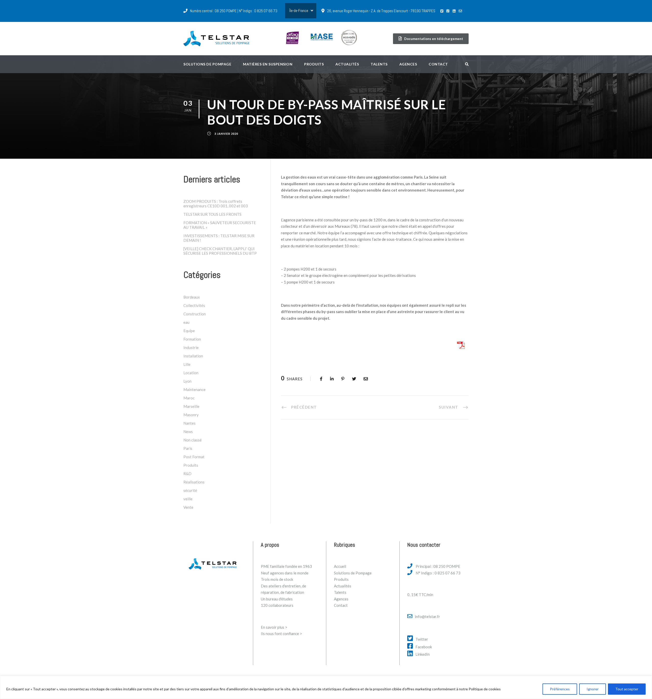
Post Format (194, 456)
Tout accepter (626, 689)
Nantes (189, 423)
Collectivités (194, 305)
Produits (314, 64)
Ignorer (593, 689)
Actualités (347, 64)
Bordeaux (191, 297)
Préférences (560, 689)
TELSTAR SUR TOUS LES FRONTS (212, 214)
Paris (187, 448)
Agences (408, 64)
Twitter (421, 639)
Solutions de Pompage (353, 573)
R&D (187, 473)
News (188, 431)
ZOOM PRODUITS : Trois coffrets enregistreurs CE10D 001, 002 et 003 (215, 203)
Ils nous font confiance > (281, 633)
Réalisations (194, 482)
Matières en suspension (267, 64)
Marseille (191, 406)
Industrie (191, 347)
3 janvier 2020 (226, 133)
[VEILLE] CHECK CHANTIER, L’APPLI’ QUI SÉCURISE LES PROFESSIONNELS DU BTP (220, 251)
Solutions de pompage (207, 64)
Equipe (189, 330)
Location (190, 372)
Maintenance (194, 389)
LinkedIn (422, 654)
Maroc (189, 398)
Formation (192, 339)
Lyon (187, 381)
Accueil (340, 566)
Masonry (191, 414)
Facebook (423, 646)
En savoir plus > (274, 627)
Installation (193, 356)
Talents (379, 64)
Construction (194, 314)
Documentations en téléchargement (433, 39)
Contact (438, 64)
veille (188, 498)
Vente (188, 507)
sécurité (190, 490)
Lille (187, 364)
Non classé (192, 440)
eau (186, 322)
